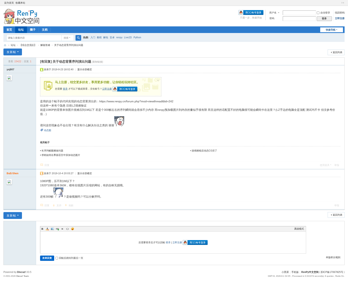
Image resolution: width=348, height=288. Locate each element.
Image (52, 229)
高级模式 (299, 228)
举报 (336, 165)
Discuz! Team (22, 276)
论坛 (21, 29)
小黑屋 (285, 272)
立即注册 (340, 18)
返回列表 (337, 52)
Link (57, 229)
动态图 (47, 130)
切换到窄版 (343, 3)
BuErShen (12, 173)
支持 (59, 205)
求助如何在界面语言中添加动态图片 (60, 155)
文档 (45, 29)
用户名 (273, 12)
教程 (99, 37)
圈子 (33, 29)
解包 (105, 37)
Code (67, 229)
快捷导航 (331, 29)
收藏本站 (20, 2)
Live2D (128, 37)
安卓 (112, 37)
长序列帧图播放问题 (52, 150)
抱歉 (71, 205)
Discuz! (21, 272)
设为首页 (9, 2)
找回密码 (340, 12)
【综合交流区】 (28, 45)
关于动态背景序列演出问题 (68, 45)
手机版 (295, 272)
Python (137, 37)
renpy (119, 37)
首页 (9, 29)
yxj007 (10, 69)
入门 (92, 37)
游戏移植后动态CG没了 (204, 150)
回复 (47, 165)
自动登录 (325, 12)
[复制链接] (97, 61)
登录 (65, 88)
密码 (271, 18)
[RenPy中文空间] (21, 15)
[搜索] (78, 38)
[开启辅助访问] (339, 3)
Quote (62, 229)
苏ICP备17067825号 (332, 272)
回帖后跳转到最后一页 (71, 258)
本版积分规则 (333, 257)
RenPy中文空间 (5, 45)
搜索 (66, 37)
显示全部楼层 (84, 69)
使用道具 (324, 165)
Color (47, 229)
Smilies (72, 229)
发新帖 (11, 52)
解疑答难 (45, 45)
